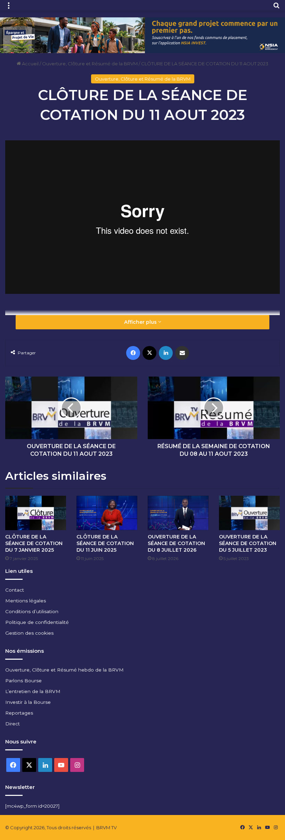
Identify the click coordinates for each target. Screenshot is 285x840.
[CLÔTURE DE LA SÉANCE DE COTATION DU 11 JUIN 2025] (106, 513)
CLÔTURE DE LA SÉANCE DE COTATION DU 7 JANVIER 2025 (34, 543)
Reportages (19, 713)
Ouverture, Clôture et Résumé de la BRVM (90, 63)
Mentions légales (25, 600)
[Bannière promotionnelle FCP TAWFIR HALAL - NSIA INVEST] (142, 35)
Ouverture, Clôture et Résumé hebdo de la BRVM (64, 670)
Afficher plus (141, 322)
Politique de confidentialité (37, 622)
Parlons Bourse (23, 680)
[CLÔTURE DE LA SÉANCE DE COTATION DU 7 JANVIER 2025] (35, 513)
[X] (149, 353)
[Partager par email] (182, 353)
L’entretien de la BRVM (32, 691)
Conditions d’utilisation (31, 611)
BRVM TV (106, 827)
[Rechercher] (276, 8)
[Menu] (8, 8)
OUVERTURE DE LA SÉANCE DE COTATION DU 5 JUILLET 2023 (247, 543)
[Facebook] (133, 353)
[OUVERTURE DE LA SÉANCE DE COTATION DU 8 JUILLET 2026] (178, 513)
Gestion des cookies (29, 633)
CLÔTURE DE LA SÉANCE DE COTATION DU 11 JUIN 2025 (105, 543)
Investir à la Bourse (28, 702)
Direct (12, 723)
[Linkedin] (166, 353)
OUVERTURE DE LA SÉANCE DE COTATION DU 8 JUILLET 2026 (176, 543)
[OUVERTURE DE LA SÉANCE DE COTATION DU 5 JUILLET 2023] (249, 513)
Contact (14, 590)
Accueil (30, 63)
